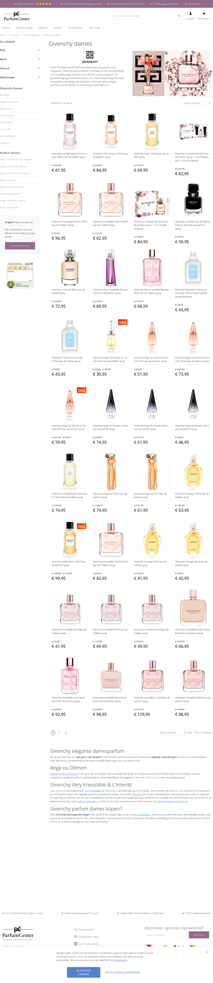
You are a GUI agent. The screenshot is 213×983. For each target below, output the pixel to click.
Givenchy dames (11, 88)
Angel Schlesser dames (13, 200)
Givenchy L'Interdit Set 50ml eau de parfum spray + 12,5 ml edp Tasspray (151, 225)
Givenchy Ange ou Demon (63, 773)
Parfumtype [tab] (7, 77)
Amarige (5, 95)
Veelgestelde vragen (89, 936)
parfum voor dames (88, 801)
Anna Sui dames (9, 207)
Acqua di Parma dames (13, 166)
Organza (5, 142)
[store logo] (17, 15)
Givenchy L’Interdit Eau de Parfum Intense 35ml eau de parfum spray (193, 225)
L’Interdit (136, 794)
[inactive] (20, 274)
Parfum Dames (31, 35)
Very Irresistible (93, 790)
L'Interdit (5, 129)
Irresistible (6, 122)
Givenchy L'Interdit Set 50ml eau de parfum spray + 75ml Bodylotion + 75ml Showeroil (192, 157)
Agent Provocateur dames (15, 173)
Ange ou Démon (9, 101)
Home (3, 35)
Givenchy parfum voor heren (172, 801)
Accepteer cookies (84, 972)
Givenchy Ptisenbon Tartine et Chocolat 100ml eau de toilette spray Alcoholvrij (191, 293)
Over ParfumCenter (89, 943)
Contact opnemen (20, 245)
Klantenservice (86, 929)
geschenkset (143, 814)
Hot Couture (7, 115)
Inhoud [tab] (4, 68)
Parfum (15, 35)
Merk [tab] (3, 59)
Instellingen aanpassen (123, 972)
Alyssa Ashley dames (12, 186)
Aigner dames (8, 180)
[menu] (106, 28)
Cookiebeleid (120, 960)
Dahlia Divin (7, 108)
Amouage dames (9, 193)
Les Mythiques (8, 135)
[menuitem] (7, 27)
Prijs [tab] (2, 50)
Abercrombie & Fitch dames (16, 159)
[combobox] (148, 16)
